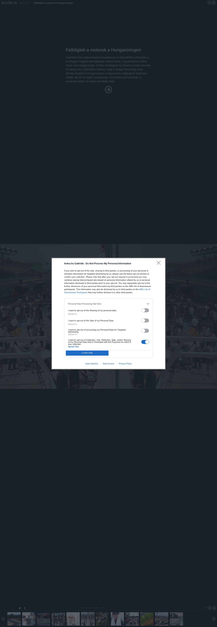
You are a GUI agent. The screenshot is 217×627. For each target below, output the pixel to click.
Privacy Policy (125, 363)
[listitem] (108, 303)
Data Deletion (91, 363)
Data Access (108, 363)
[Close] (159, 264)
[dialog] (108, 313)
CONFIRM (87, 353)
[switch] (145, 310)
